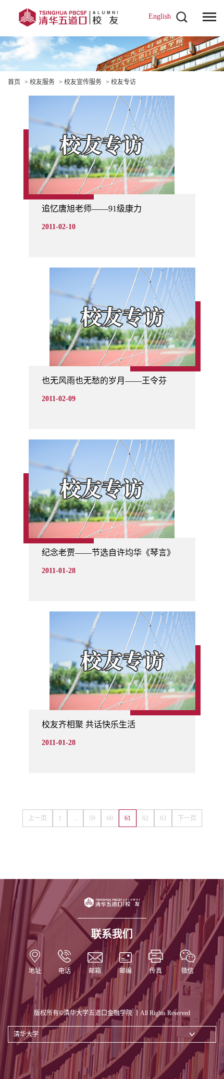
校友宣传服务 (83, 82)
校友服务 (42, 82)
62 (145, 818)
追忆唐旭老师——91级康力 (92, 208)
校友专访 (123, 82)
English (159, 16)
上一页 (37, 818)
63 (163, 818)
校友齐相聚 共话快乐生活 (88, 724)
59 (92, 818)
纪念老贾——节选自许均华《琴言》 (108, 552)
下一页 (187, 818)
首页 (14, 82)
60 (110, 818)
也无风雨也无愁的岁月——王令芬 (104, 380)
